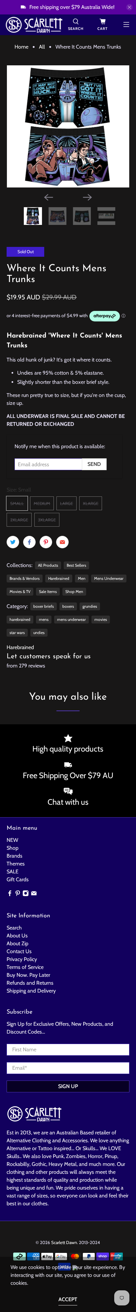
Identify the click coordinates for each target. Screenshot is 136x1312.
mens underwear (71, 619)
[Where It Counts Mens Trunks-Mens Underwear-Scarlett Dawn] (68, 126)
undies (39, 632)
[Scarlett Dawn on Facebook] (10, 894)
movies (100, 619)
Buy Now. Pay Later (28, 975)
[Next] (87, 197)
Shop (12, 848)
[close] (129, 7)
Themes (16, 864)
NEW (12, 840)
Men (81, 578)
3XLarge (47, 519)
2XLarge (19, 519)
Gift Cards (18, 879)
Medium (42, 503)
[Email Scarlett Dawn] (34, 894)
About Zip (17, 943)
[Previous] (48, 197)
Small (17, 503)
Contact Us (19, 951)
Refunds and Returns (30, 983)
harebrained (20, 619)
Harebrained (58, 578)
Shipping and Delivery (31, 991)
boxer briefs (43, 606)
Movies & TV (20, 591)
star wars (17, 632)
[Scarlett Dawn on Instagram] (25, 894)
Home (21, 47)
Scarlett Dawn (64, 1242)
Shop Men (74, 591)
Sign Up (68, 1086)
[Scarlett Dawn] (34, 24)
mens (44, 619)
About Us (17, 935)
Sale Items (48, 591)
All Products (48, 565)
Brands (14, 856)
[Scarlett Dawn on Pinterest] (18, 894)
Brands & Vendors (25, 578)
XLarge (90, 503)
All (42, 47)
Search (14, 928)
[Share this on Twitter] (13, 542)
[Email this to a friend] (62, 542)
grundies (90, 606)
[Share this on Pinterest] (46, 542)
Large (66, 503)
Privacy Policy (22, 959)
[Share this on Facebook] (29, 542)
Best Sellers (76, 565)
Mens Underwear (108, 578)
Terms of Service (25, 967)
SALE (12, 871)
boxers (68, 606)
